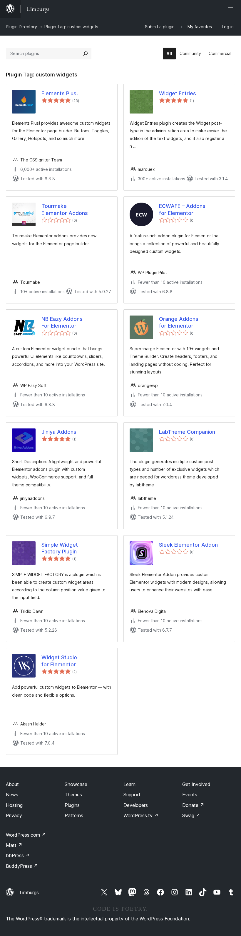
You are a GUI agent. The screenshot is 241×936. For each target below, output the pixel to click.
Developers (135, 805)
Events (189, 794)
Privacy (14, 815)
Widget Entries (177, 93)
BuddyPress (22, 866)
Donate (193, 805)
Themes (73, 794)
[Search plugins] (85, 53)
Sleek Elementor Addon (188, 545)
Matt (14, 845)
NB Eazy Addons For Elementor (62, 322)
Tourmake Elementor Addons (64, 209)
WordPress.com (26, 835)
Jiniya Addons (58, 432)
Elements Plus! (59, 93)
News (12, 794)
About (12, 784)
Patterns (74, 815)
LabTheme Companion (187, 432)
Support (131, 794)
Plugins (72, 805)
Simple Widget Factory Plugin (59, 548)
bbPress (18, 855)
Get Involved (196, 784)
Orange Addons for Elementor (178, 322)
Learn (129, 784)
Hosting (14, 805)
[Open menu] (231, 9)
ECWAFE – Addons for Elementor (182, 209)
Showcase (76, 784)
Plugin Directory (21, 26)
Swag (191, 815)
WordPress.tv (140, 815)
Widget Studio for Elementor (59, 660)
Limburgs (29, 892)
